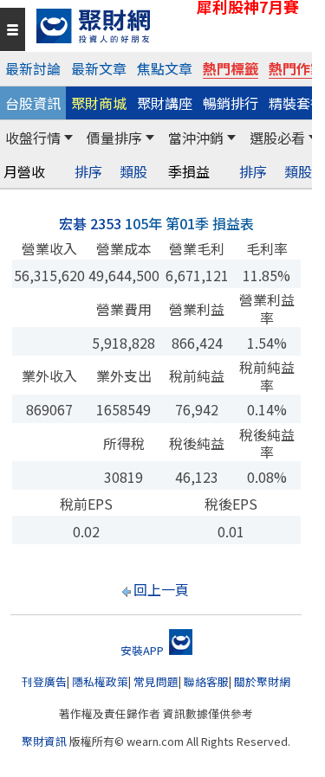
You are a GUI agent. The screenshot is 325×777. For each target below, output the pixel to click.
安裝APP (143, 650)
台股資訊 (33, 102)
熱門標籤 (230, 68)
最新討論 (33, 68)
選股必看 (277, 137)
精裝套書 (296, 102)
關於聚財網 (262, 681)
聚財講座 (164, 102)
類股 (133, 172)
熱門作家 (296, 68)
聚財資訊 (44, 741)
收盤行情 (33, 137)
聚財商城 (99, 102)
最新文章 (99, 68)
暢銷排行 (230, 102)
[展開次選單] (68, 137)
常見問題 (156, 681)
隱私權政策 (100, 681)
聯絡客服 (206, 681)
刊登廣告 (44, 681)
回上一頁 (161, 589)
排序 (88, 172)
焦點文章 (164, 68)
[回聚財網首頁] (170, 26)
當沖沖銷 (196, 137)
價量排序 (114, 137)
